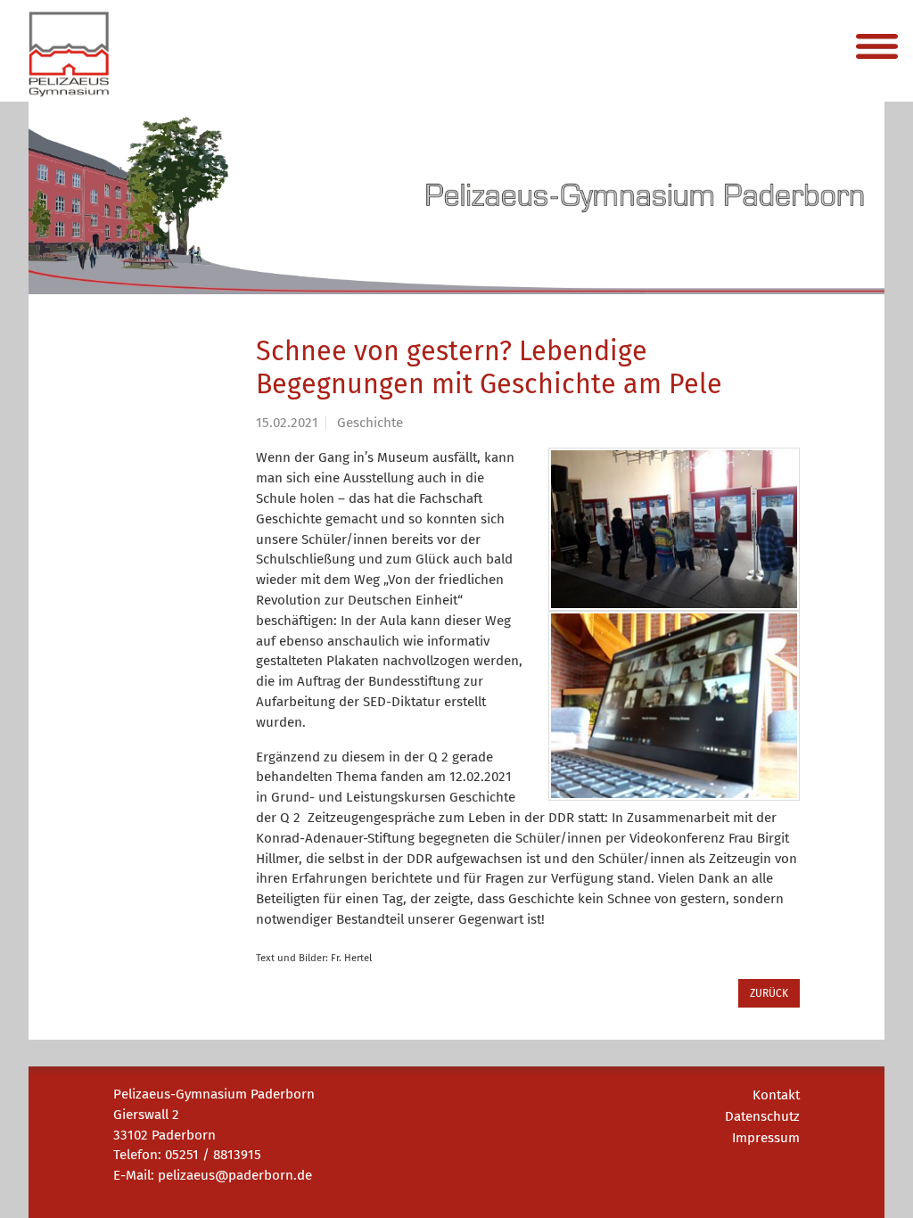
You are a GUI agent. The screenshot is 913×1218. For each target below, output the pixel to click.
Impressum (766, 1138)
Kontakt (776, 1095)
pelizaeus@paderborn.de (235, 1175)
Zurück (769, 993)
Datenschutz (762, 1116)
